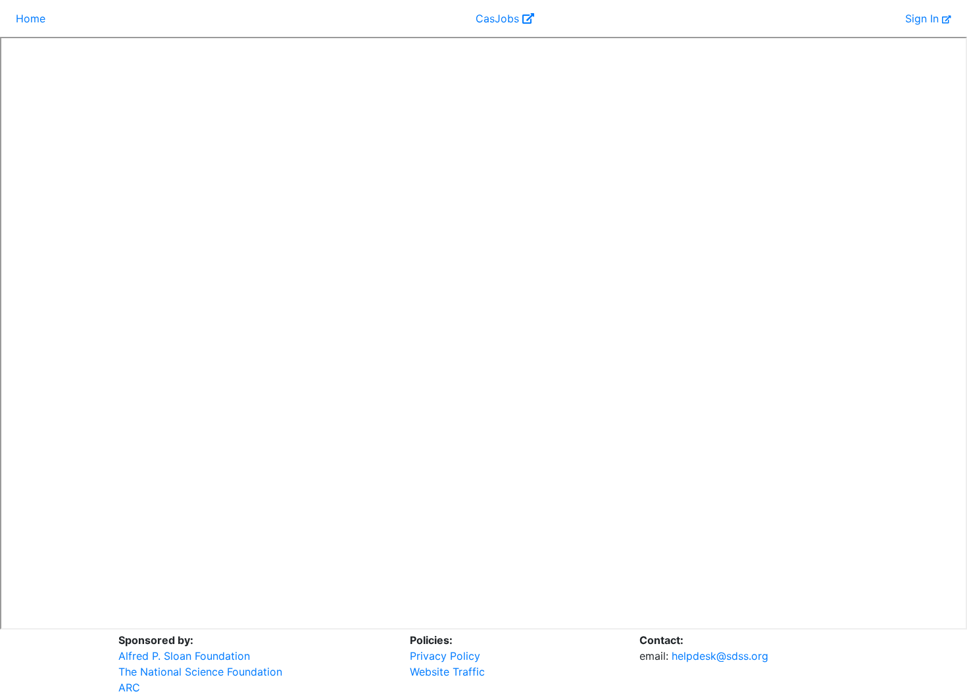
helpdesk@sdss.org (720, 655)
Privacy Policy (445, 655)
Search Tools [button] (171, 18)
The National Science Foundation (200, 671)
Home (30, 18)
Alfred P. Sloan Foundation (184, 655)
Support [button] (435, 18)
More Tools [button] (365, 18)
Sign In (923, 18)
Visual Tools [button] (87, 18)
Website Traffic (447, 671)
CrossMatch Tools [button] (270, 18)
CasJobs (499, 18)
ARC (129, 687)
